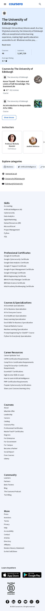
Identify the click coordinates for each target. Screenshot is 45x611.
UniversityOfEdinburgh (15, 178)
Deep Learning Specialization (15, 319)
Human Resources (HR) (12, 223)
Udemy (6, 458)
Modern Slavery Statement (14, 548)
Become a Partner (10, 448)
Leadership (8, 414)
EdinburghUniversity (14, 183)
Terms (6, 521)
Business (10, 167)
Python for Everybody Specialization (17, 336)
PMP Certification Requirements (16, 382)
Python (6, 233)
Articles (7, 538)
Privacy (7, 524)
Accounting (8, 206)
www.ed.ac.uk (11, 173)
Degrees (7, 435)
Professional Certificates (13, 428)
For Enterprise (9, 438)
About (6, 408)
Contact (7, 534)
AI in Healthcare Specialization (15, 316)
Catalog (7, 421)
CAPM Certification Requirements (16, 359)
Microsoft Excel (9, 226)
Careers (7, 418)
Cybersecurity (9, 213)
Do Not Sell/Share (10, 551)
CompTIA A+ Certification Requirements (19, 362)
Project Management (12, 230)
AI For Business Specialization (15, 309)
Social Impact (9, 452)
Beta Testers (9, 485)
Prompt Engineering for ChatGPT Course (19, 333)
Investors (7, 517)
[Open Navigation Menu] (5, 4)
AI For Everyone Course (13, 312)
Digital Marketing (10, 219)
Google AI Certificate (12, 256)
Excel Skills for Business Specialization (18, 322)
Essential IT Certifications (13, 371)
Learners (7, 478)
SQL (5, 236)
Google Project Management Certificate (19, 269)
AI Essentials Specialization (14, 305)
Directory (7, 541)
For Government (10, 441)
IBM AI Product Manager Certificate (17, 279)
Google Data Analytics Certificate (16, 262)
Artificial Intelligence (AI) (13, 209)
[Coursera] (15, 4)
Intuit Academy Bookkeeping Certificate (19, 286)
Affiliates (7, 545)
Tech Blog (8, 495)
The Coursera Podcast (12, 491)
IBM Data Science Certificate (14, 283)
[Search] (40, 4)
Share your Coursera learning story (17, 388)
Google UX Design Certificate (15, 273)
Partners (7, 481)
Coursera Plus (9, 425)
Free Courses (9, 455)
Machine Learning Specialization (16, 329)
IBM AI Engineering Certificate (15, 276)
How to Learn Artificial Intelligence (16, 378)
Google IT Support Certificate (15, 266)
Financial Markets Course (13, 326)
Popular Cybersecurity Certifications (17, 385)
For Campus (8, 445)
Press (6, 514)
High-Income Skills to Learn (14, 375)
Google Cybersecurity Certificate (16, 259)
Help (5, 528)
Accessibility (9, 531)
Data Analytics (9, 216)
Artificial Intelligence (28, 167)
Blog (5, 488)
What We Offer (9, 411)
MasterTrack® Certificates (14, 431)
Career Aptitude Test (12, 355)
